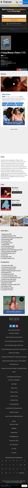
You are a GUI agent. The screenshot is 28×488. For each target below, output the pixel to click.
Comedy (6, 60)
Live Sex (14, 452)
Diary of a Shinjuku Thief (9, 251)
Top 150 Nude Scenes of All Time (14, 341)
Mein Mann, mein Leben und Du (11, 284)
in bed (4, 105)
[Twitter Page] (13, 326)
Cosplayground (14, 436)
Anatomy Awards (14, 333)
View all (10, 215)
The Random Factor (8, 274)
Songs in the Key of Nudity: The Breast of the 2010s (14, 370)
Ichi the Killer (7, 256)
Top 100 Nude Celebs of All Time (14, 345)
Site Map (14, 384)
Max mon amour (7, 239)
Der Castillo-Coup (7, 288)
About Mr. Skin (14, 424)
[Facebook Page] (10, 326)
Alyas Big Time (7, 283)
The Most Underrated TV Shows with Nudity (13, 357)
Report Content (14, 412)
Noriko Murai (15, 188)
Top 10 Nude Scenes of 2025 (14, 337)
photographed (19, 103)
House (5, 255)
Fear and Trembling (8, 248)
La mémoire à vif (7, 290)
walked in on (11, 103)
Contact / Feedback (14, 380)
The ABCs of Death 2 (8, 258)
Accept (24, 485)
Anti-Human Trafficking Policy (14, 416)
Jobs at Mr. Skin (13, 440)
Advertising (14, 432)
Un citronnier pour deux (9, 267)
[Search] (17, 2)
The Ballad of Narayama (9, 236)
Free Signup (14, 20)
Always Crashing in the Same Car (11, 270)
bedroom (5, 103)
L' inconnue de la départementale (11, 277)
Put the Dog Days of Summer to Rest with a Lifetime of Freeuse (14, 351)
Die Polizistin (7, 286)
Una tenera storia (7, 265)
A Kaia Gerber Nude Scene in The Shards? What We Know (14, 362)
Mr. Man (14, 448)
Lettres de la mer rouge (9, 279)
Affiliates (14, 428)
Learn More (11, 485)
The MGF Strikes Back (9, 253)
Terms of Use (14, 29)
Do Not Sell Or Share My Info (14, 408)
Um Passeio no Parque (9, 281)
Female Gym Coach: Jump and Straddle (12, 237)
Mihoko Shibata (6, 94)
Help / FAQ (14, 388)
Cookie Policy (14, 400)
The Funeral (6, 241)
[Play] (14, 84)
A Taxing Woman (7, 243)
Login (20, 2)
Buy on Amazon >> (5, 66)
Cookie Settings (14, 404)
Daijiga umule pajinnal (9, 269)
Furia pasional (6, 272)
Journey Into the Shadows (9, 276)
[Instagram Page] (17, 326)
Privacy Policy (20, 28)
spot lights (19, 105)
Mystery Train (6, 234)
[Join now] (25, 2)
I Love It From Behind (8, 246)
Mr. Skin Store (14, 444)
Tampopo (5, 244)
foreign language (11, 105)
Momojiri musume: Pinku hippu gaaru (12, 250)
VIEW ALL (21, 473)
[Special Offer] (14, 141)
